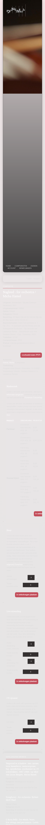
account (12, 268)
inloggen (36, 279)
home (8, 266)
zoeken (34, 266)
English (29, 279)
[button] (31, 355)
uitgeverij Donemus (15, 565)
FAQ (8, 415)
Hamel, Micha (8, 363)
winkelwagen (25, 268)
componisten (21, 266)
